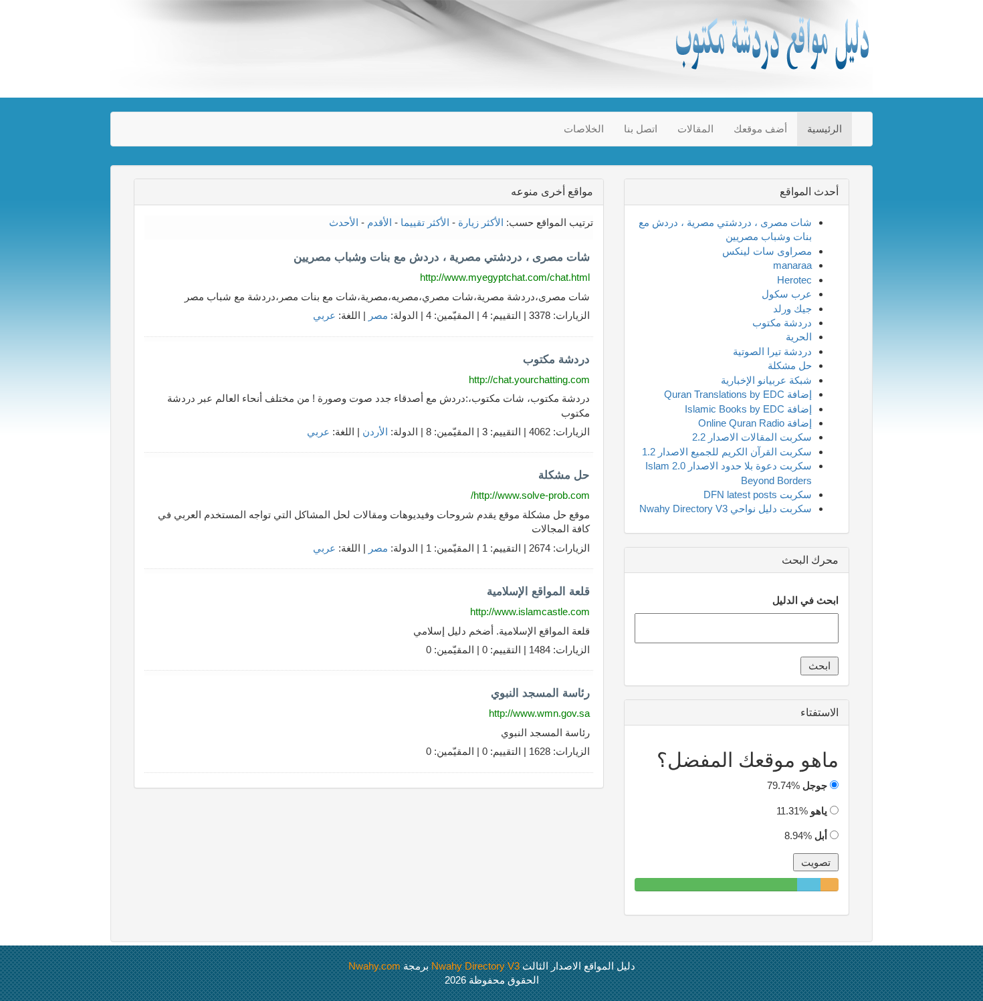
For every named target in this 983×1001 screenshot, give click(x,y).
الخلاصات (584, 128)
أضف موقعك (760, 128)
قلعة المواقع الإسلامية (538, 591)
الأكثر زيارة (481, 222)
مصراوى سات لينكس (767, 251)
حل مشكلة (564, 475)
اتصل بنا (640, 128)
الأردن (375, 431)
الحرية (799, 336)
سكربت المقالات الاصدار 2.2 (752, 437)
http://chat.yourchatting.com (529, 379)
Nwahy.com (374, 966)
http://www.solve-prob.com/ (530, 495)
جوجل (814, 785)
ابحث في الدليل (805, 600)
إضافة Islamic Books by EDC (748, 409)
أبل (820, 835)
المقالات (695, 128)
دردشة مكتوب (556, 359)
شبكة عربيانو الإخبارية (766, 380)
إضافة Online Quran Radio (755, 423)
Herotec (794, 280)
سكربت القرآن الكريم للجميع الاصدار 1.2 (727, 451)
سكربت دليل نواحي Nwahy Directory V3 (725, 508)
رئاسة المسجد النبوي (540, 693)
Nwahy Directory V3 (475, 966)
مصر (378, 315)
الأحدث (343, 222)
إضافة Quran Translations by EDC (738, 394)
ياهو (818, 810)
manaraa (792, 265)
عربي (324, 315)
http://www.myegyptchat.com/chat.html (505, 277)
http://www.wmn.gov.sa (539, 713)
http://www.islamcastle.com (530, 611)
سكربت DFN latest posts (757, 494)
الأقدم (379, 222)
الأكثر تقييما (425, 222)
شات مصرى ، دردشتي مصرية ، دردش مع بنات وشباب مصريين (442, 257)
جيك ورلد (792, 308)
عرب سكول (787, 294)
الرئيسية (824, 128)
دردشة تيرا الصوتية (772, 351)
